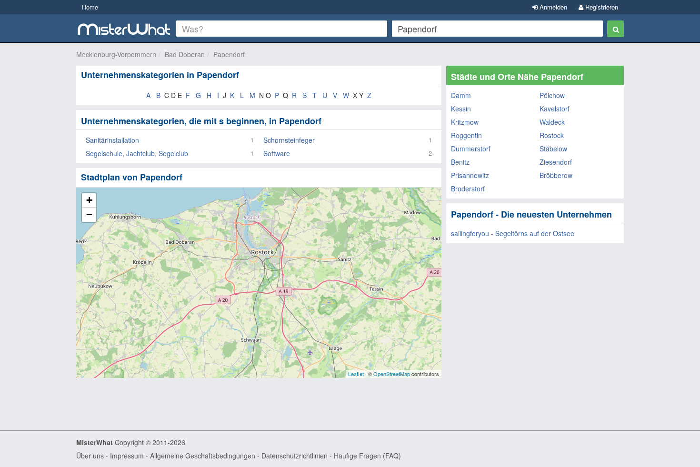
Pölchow (552, 95)
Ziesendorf (556, 162)
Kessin (461, 108)
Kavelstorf (555, 108)
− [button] (89, 214)
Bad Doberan (185, 54)
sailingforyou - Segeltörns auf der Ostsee (512, 233)
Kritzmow (465, 122)
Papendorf (229, 54)
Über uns (90, 455)
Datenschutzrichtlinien (294, 455)
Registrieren (600, 6)
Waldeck (552, 122)
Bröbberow (556, 175)
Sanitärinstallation (112, 140)
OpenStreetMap (391, 374)
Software (276, 153)
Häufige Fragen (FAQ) (367, 455)
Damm (461, 95)
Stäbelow (553, 148)
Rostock (552, 135)
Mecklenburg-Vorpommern (116, 54)
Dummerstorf (470, 148)
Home (90, 6)
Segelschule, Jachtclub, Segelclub (137, 153)
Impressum (127, 455)
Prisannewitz (470, 175)
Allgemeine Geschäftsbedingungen (202, 455)
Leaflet (356, 374)
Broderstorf (468, 188)
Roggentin (466, 135)
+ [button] (89, 200)
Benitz (460, 162)
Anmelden (552, 6)
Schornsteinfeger (289, 140)
